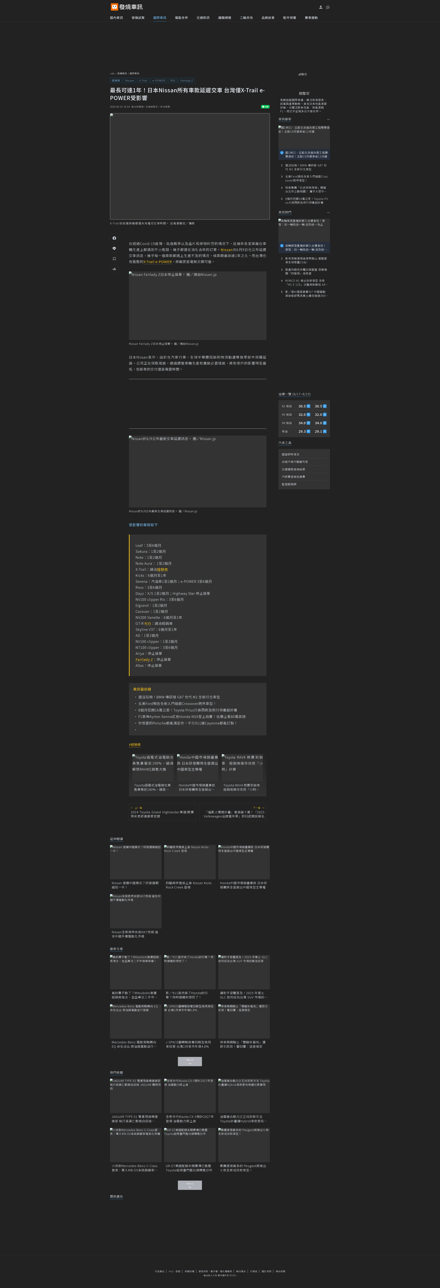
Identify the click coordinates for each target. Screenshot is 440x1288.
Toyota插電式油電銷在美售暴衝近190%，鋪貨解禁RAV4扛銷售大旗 (152, 787)
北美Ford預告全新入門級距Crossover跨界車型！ (177, 703)
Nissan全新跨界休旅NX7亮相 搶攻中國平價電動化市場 (135, 934)
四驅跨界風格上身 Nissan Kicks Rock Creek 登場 (189, 885)
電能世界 (181, 17)
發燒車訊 (122, 73)
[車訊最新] (328, 119)
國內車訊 (116, 17)
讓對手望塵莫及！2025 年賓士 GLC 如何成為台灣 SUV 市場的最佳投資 (244, 995)
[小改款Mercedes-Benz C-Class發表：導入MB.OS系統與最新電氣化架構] (136, 1145)
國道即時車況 (290, 454)
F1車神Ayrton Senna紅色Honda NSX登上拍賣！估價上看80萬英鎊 (192, 716)
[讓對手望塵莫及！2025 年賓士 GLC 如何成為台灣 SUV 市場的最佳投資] (244, 972)
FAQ (171, 1271)
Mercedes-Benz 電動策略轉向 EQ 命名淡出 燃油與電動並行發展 (134, 1044)
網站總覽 (280, 1271)
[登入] (321, 7)
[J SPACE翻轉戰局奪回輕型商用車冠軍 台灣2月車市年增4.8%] (190, 1021)
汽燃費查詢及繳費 (293, 477)
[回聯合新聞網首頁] (114, 7)
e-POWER (158, 80)
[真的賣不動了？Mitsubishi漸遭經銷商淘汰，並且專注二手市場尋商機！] (136, 972)
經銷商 (116, 80)
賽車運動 (311, 17)
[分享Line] (114, 248)
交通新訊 (203, 17)
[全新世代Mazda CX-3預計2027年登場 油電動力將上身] (190, 1096)
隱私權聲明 (226, 1271)
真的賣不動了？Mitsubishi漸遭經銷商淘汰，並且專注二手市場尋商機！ (134, 995)
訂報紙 (253, 1271)
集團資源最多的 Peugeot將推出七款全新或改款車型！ (243, 1168)
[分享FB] (114, 238)
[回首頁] (131, 7)
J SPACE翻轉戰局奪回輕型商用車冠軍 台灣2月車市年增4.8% (188, 1044)
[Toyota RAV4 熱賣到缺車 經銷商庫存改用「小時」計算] (242, 768)
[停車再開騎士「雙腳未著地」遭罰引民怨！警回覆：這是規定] (244, 1021)
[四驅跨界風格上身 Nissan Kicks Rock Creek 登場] (190, 862)
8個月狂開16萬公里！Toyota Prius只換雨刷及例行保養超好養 (187, 710)
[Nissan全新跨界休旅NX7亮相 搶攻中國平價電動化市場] (136, 911)
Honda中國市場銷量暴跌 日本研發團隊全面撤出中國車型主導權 (197, 787)
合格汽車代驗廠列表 (295, 462)
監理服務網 (289, 484)
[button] (327, 6)
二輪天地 (246, 17)
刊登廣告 (159, 1271)
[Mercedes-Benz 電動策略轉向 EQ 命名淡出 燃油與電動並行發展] (136, 1021)
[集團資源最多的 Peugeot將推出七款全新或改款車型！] (244, 1145)
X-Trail (143, 80)
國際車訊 (159, 17)
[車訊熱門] (328, 212)
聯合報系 (241, 1271)
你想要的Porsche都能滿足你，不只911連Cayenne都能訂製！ (188, 723)
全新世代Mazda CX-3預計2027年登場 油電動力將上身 (190, 1118)
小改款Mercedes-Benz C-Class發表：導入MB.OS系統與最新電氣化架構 (135, 1168)
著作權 (214, 1271)
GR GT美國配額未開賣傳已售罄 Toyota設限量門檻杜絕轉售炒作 (190, 1168)
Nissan (129, 80)
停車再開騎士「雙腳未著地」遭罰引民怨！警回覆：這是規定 (243, 1044)
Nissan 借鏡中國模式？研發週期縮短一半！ (135, 885)
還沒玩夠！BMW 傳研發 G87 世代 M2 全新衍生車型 (179, 697)
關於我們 (266, 1271)
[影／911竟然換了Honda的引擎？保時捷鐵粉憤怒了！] (190, 972)
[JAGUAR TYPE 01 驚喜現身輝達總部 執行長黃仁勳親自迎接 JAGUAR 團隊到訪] (136, 1096)
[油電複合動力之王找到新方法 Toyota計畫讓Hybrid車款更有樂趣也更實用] (244, 1096)
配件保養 (289, 17)
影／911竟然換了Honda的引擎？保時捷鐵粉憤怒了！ (187, 995)
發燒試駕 (138, 17)
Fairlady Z (186, 80)
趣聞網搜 (224, 17)
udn (112, 73)
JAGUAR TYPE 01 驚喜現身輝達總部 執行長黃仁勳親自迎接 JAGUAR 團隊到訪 (135, 1118)
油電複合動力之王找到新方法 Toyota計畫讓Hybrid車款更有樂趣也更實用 (243, 1118)
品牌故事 (268, 17)
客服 (178, 1271)
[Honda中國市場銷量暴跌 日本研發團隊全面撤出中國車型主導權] (197, 768)
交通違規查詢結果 (293, 469)
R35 (172, 80)
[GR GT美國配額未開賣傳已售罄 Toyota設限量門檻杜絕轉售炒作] (190, 1145)
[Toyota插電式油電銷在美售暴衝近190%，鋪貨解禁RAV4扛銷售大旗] (153, 768)
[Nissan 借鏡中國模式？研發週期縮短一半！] (136, 862)
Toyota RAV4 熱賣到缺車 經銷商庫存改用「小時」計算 (242, 787)
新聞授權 (189, 1271)
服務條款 (203, 1271)
